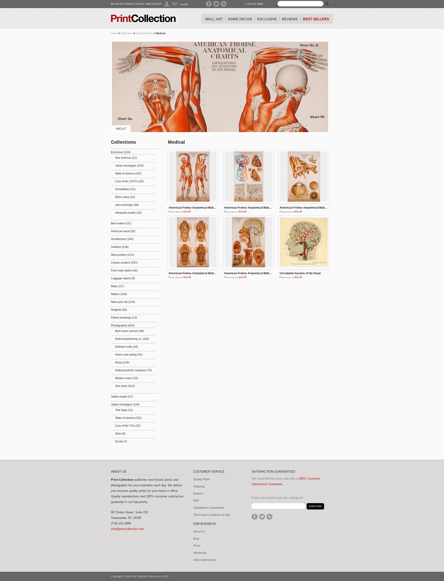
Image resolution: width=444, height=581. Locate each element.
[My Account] (167, 4)
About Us (199, 531)
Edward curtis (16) (126, 346)
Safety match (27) (122, 396)
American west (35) (123, 231)
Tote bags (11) (124, 410)
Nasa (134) (122, 362)
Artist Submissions (204, 560)
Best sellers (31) (121, 223)
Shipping (199, 486)
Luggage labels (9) (123, 278)
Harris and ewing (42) (128, 354)
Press (196, 545)
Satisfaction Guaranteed (208, 508)
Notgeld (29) (119, 309)
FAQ (196, 500)
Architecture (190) (122, 239)
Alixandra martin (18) (128, 212)
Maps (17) (117, 286)
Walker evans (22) (126, 378)
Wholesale (200, 553)
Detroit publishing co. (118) (132, 339)
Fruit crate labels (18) (124, 270)
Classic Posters (144, 33)
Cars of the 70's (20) (127, 425)
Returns (198, 494)
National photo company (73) (133, 370)
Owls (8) (120, 433)
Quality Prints (201, 479)
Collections (126, 33)
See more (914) (125, 386)
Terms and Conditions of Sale (211, 515)
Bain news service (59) (129, 331)
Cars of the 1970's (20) (129, 181)
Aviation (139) (120, 247)
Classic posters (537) (124, 262)
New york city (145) (123, 302)
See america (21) (126, 157)
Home (114, 33)
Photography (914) (123, 325)
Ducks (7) (121, 441)
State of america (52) (128, 173)
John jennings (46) (127, 205)
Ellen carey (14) (125, 197)
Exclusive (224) (120, 152)
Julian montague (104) (129, 165)
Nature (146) (119, 294)
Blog (196, 539)
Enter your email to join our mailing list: (278, 497)
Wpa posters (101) (122, 254)
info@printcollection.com (127, 529)
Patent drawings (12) (124, 317)
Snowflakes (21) (125, 189)
